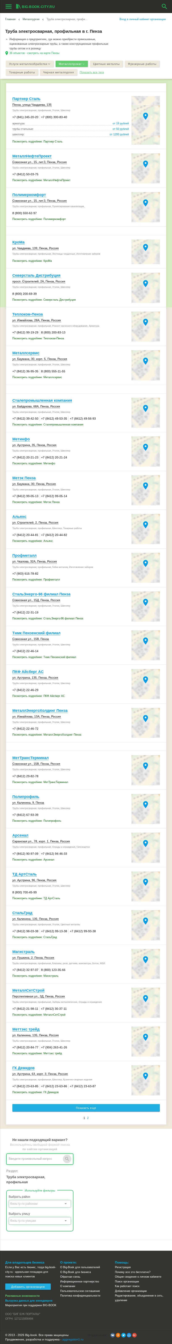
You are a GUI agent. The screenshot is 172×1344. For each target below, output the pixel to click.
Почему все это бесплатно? (132, 1272)
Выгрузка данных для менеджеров (28, 1300)
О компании (67, 1286)
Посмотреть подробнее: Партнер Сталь (37, 141)
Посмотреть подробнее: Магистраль (35, 975)
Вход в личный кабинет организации (143, 19)
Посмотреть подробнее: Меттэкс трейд (37, 1053)
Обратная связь (70, 1276)
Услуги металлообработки (28, 64)
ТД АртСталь (24, 874)
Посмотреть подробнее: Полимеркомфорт (39, 219)
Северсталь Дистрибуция (36, 275)
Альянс (19, 517)
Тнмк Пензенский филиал (36, 633)
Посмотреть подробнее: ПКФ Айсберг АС (38, 696)
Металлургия (31, 19)
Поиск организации (127, 1281)
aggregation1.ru (72, 1339)
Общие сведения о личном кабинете (138, 1276)
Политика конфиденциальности (80, 1295)
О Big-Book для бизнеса (75, 1272)
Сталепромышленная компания (42, 400)
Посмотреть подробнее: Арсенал (33, 859)
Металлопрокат (70, 64)
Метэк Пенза (24, 478)
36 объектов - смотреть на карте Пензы (34, 53)
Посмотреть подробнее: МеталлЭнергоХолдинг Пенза (46, 734)
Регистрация (123, 1267)
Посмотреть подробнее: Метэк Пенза (36, 502)
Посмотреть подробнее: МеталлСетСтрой (38, 1014)
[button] (112, 1335)
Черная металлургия (58, 72)
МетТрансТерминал (30, 758)
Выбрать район (19, 1196)
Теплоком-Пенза (27, 314)
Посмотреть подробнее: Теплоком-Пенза (38, 338)
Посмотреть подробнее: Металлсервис (37, 377)
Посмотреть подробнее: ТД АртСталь (36, 898)
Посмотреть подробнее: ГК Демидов (35, 1092)
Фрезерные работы (142, 64)
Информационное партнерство (79, 1281)
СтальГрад (22, 913)
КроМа (18, 242)
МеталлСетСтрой (28, 990)
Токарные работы (22, 72)
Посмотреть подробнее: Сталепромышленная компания (47, 424)
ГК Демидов (23, 1068)
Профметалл (24, 555)
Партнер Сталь (26, 99)
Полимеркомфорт (29, 195)
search (164, 6)
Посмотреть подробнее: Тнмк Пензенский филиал (44, 657)
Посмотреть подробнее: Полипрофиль (36, 820)
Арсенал (20, 835)
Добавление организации (131, 1291)
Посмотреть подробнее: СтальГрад (34, 937)
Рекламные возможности (22, 1295)
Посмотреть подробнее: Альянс (32, 540)
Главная (10, 19)
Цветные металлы (106, 64)
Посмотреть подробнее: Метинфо (33, 463)
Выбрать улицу (19, 1213)
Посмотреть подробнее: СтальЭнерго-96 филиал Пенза (47, 618)
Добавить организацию (28, 1286)
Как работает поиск (127, 1286)
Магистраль (23, 952)
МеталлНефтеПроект (32, 156)
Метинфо (21, 439)
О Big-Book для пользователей (80, 1267)
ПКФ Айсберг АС (28, 672)
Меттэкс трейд (25, 1029)
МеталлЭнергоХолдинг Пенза (40, 710)
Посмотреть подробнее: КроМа (32, 260)
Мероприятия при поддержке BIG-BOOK (30, 1305)
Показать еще (86, 1108)
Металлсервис (25, 353)
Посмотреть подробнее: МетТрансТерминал (40, 782)
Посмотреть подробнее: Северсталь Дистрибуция (44, 299)
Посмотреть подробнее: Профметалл (36, 579)
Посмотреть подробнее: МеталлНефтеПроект (41, 180)
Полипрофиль (25, 797)
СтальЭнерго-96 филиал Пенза (41, 594)
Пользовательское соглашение (80, 1291)
